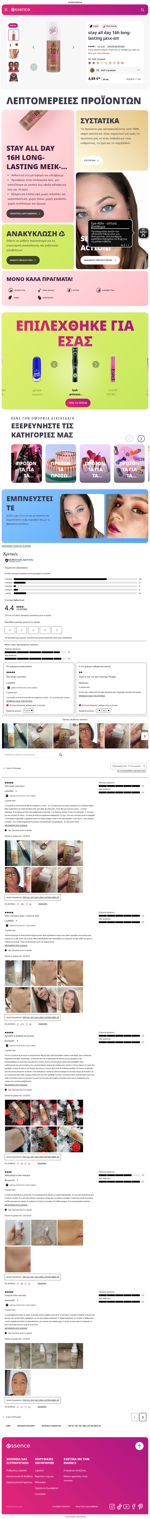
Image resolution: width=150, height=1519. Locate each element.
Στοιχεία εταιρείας (61, 1506)
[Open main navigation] (6, 10)
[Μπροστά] (95, 364)
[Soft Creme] (114, 62)
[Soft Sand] (122, 62)
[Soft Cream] (101, 62)
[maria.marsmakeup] (128, 516)
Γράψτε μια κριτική (116, 46)
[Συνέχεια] (141, 438)
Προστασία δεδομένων (87, 1506)
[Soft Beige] (110, 62)
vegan (95, 26)
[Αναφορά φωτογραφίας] (64, 497)
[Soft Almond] (93, 62)
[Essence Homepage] (20, 9)
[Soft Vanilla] (106, 62)
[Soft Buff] (97, 62)
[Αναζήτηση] (142, 9)
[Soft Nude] (118, 62)
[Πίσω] (54, 364)
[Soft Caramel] (89, 62)
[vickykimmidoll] (82, 516)
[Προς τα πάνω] (139, 1446)
